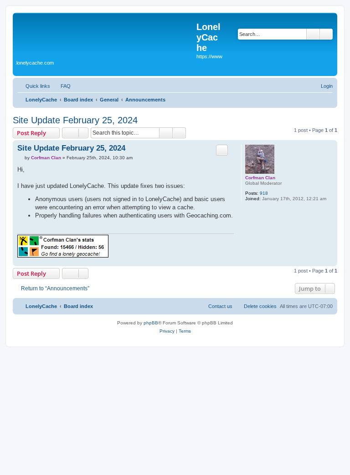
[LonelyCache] (105, 37)
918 (264, 193)
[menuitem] (61, 86)
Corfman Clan (260, 177)
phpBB (151, 322)
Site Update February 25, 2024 (75, 120)
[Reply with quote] (222, 150)
